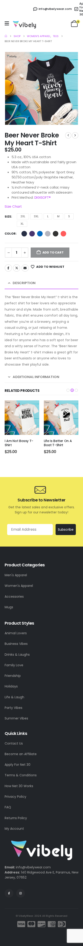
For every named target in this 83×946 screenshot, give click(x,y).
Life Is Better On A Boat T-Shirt (19, 443)
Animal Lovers (16, 633)
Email (25, 268)
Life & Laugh (14, 697)
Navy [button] (24, 233)
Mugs (9, 607)
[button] (10, 88)
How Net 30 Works (19, 786)
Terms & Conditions (21, 775)
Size (8, 216)
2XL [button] (23, 216)
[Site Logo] (24, 25)
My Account (14, 828)
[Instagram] (20, 893)
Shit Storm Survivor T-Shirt (61, 443)
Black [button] (55, 233)
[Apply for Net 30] (76, 9)
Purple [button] (32, 233)
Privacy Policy (15, 796)
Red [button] (63, 233)
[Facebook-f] (9, 893)
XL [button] (22, 224)
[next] (75, 135)
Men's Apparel (16, 575)
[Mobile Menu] (7, 23)
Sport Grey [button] (47, 233)
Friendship (13, 675)
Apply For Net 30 (17, 764)
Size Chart (13, 206)
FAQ (8, 807)
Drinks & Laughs (17, 654)
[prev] (68, 135)
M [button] (58, 216)
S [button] (69, 216)
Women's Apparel (19, 585)
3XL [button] (36, 216)
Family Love (14, 665)
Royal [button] (40, 233)
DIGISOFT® (42, 197)
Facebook (8, 268)
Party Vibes (13, 707)
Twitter (16, 268)
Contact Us (14, 743)
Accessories (14, 596)
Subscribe (66, 529)
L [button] (47, 216)
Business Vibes (16, 643)
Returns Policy (16, 818)
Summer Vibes (16, 718)
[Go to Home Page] (6, 36)
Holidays (11, 686)
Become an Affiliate (21, 754)
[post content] (22, 417)
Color (10, 233)
